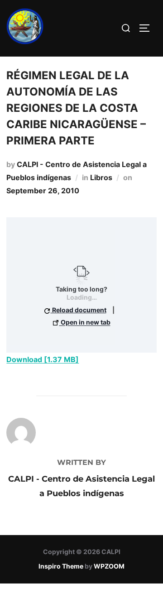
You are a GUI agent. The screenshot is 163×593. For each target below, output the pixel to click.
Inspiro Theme (60, 566)
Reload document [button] (78, 310)
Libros (101, 177)
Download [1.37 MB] (42, 359)
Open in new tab (84, 322)
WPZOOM (109, 566)
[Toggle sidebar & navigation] (148, 28)
